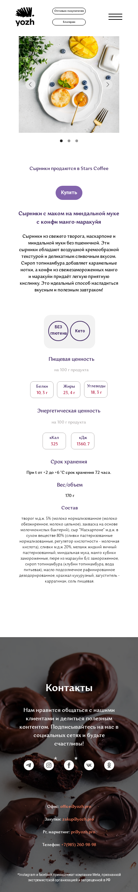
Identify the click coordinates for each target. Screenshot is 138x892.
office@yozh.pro (75, 807)
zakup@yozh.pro (78, 820)
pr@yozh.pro (83, 832)
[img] (24, 16)
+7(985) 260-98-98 (78, 845)
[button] (69, 11)
